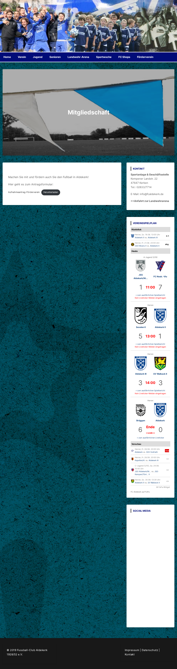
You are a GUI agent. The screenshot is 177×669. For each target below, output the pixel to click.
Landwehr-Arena (78, 57)
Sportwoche (103, 57)
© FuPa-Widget (163, 487)
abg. (167, 244)
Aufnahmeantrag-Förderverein (24, 192)
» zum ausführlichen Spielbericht (150, 295)
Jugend (38, 57)
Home (7, 57)
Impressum (132, 650)
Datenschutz (150, 650)
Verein (22, 57)
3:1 (167, 236)
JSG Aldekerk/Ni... (143, 471)
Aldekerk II (139, 237)
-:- (167, 459)
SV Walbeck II (160, 374)
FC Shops (124, 57)
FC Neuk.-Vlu (160, 276)
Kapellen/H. (140, 460)
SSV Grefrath (152, 452)
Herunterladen (50, 192)
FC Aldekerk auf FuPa (140, 492)
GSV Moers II (140, 246)
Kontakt (130, 654)
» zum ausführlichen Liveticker (150, 437)
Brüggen (140, 420)
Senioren (55, 57)
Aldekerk (160, 420)
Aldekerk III (153, 237)
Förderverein (145, 57)
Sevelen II (141, 327)
